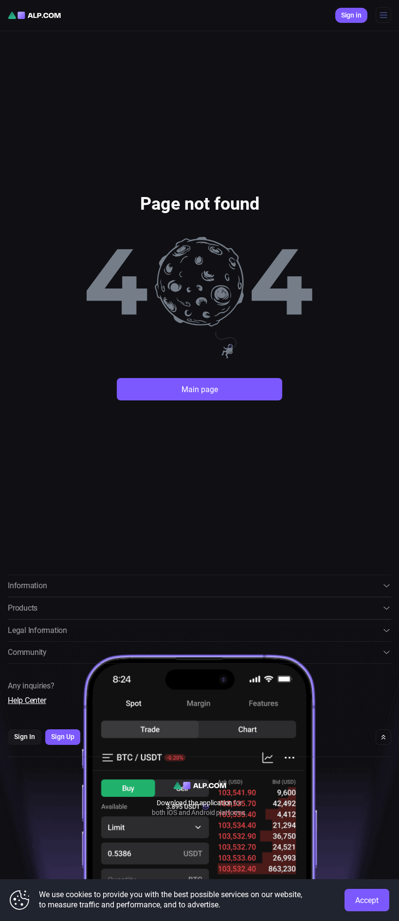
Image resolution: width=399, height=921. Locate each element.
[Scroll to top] (383, 737)
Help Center (27, 700)
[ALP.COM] (34, 15)
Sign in (351, 15)
